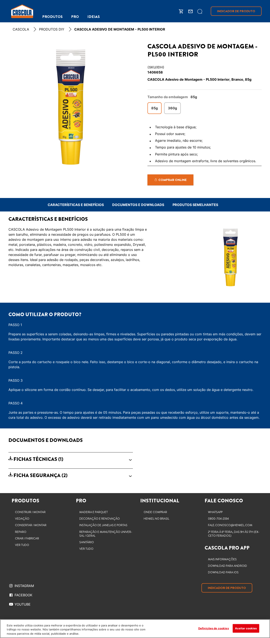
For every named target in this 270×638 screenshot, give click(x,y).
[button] (70, 459)
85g (154, 108)
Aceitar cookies (246, 628)
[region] (135, 628)
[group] (70, 106)
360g (172, 108)
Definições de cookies (213, 628)
